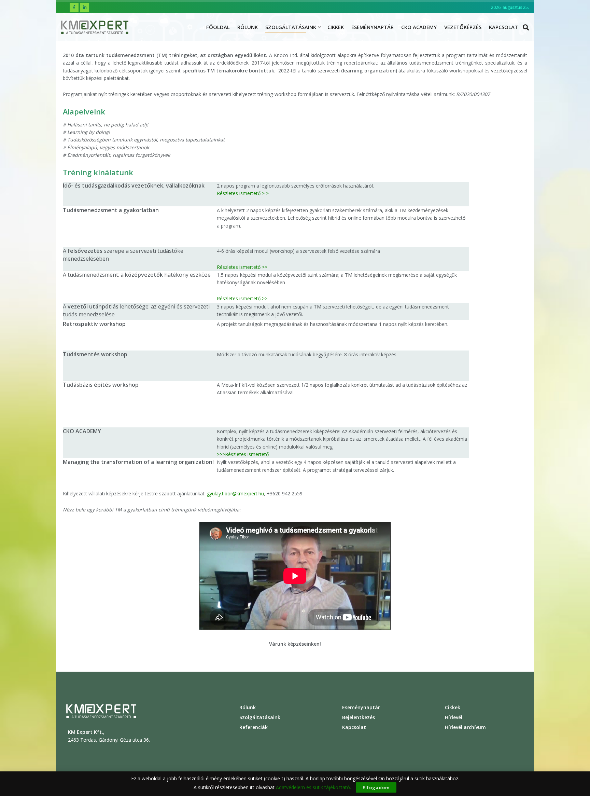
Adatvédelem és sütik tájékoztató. (313, 787)
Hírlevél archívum (465, 727)
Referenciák (253, 727)
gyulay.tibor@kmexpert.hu (235, 493)
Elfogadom (376, 787)
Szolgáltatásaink (290, 27)
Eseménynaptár (372, 27)
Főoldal (218, 27)
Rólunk (247, 27)
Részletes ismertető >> (242, 267)
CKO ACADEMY (419, 27)
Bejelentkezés (358, 717)
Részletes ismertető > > (243, 193)
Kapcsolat (503, 27)
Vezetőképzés (462, 27)
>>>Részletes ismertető (243, 454)
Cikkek (335, 27)
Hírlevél (453, 717)
